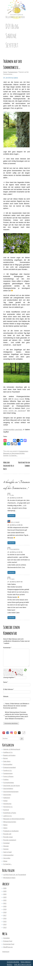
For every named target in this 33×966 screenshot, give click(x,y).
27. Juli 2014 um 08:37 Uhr (15, 581)
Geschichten (7, 794)
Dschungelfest (7, 764)
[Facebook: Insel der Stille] (7, 733)
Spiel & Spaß (7, 852)
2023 (4, 897)
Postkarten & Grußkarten (11, 831)
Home (5, 72)
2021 (4, 903)
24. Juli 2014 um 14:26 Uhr (15, 498)
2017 (4, 915)
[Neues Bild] (25, 670)
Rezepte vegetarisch (9, 840)
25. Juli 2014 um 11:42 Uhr (15, 552)
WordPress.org (8, 947)
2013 (4, 927)
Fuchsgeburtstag (8, 782)
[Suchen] (22, 738)
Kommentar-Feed (8, 944)
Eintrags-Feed (7, 941)
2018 (4, 912)
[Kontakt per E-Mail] (23, 733)
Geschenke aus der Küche (11, 785)
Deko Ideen (6, 761)
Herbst (5, 800)
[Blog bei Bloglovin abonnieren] (19, 733)
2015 (4, 921)
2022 (4, 900)
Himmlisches (7, 803)
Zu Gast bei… (7, 864)
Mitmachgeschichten (9, 822)
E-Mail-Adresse (8, 689)
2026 (4, 888)
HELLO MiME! (15, 522)
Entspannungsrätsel (9, 767)
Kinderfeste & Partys (9, 813)
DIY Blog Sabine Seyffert (12, 35)
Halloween (6, 797)
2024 (4, 894)
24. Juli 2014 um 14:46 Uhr (15, 525)
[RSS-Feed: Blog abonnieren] (15, 733)
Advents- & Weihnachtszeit (11, 749)
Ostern (5, 828)
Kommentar (7, 647)
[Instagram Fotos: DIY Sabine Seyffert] (11, 733)
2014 (4, 924)
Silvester (6, 846)
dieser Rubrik (19, 399)
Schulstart (6, 843)
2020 (4, 906)
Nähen (5, 825)
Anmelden (6, 938)
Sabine (15, 77)
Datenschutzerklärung (13, 962)
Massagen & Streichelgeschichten (14, 453)
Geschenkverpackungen (10, 791)
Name (5, 682)
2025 (4, 891)
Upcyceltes (6, 858)
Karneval (6, 810)
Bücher (5, 758)
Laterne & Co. (7, 816)
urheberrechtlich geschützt (12, 429)
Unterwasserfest (8, 855)
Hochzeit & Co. (8, 806)
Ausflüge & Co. (8, 752)
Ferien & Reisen (8, 776)
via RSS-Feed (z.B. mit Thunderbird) (14, 874)
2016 (4, 918)
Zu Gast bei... (13, 455)
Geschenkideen (8, 788)
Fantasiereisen (12, 72)
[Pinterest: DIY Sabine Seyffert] (3, 733)
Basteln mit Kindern (9, 755)
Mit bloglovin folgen (9, 877)
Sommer (5, 455)
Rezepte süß (7, 834)
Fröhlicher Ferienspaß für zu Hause (8, 465)
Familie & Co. (7, 770)
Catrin (12, 579)
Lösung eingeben (9, 677)
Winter (5, 861)
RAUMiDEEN (15, 549)
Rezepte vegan (8, 837)
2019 (4, 909)
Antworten (11, 515)
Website (5, 696)
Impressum (5, 951)
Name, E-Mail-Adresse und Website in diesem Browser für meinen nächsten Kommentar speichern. (16, 706)
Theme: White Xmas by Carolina (22, 964)
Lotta (12, 495)
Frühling (5, 779)
